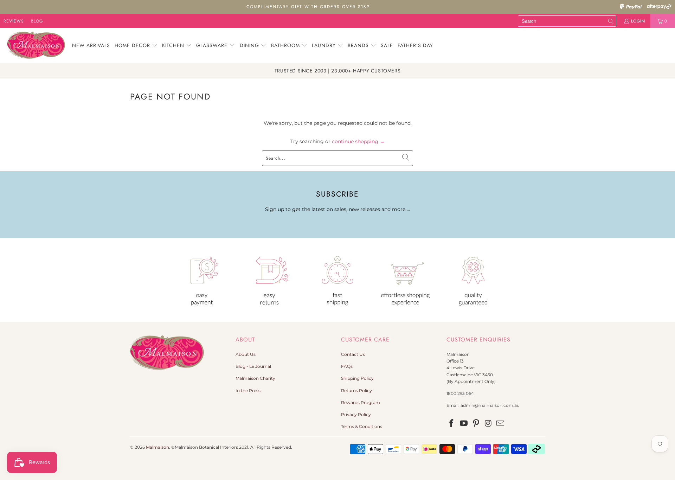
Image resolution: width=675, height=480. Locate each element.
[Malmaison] (36, 46)
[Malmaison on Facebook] (451, 423)
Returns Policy (356, 390)
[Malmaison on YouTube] (464, 423)
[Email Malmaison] (500, 423)
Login (638, 21)
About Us (246, 354)
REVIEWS (14, 21)
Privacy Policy (356, 414)
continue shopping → (358, 141)
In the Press (248, 390)
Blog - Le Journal (253, 366)
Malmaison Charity (255, 378)
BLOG (37, 21)
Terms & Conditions (361, 426)
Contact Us (353, 354)
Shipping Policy (357, 378)
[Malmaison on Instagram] (488, 423)
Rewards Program (360, 402)
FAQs (347, 366)
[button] (136, 45)
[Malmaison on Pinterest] (476, 423)
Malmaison (157, 447)
